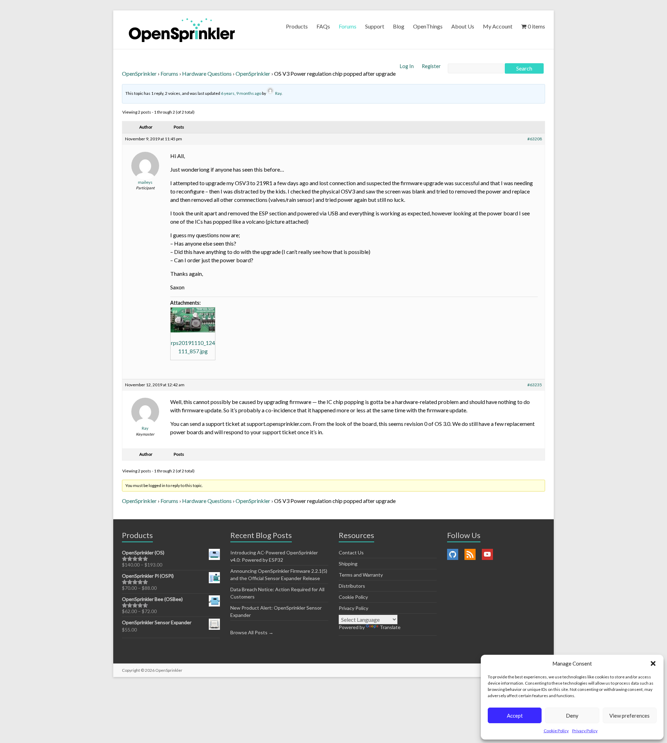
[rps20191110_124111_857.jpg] (193, 319)
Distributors (352, 586)
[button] (653, 663)
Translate (390, 627)
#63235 (534, 384)
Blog (398, 26)
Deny (572, 715)
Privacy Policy (585, 730)
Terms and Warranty (361, 575)
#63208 (534, 138)
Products (297, 26)
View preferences (629, 715)
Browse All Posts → (251, 632)
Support (374, 26)
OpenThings (428, 26)
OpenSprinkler (139, 73)
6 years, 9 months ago (241, 93)
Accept (515, 715)
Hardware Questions (207, 73)
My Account (497, 26)
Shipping (348, 564)
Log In (407, 66)
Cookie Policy (556, 730)
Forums (347, 26)
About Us (462, 26)
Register (431, 66)
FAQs (323, 26)
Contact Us (351, 552)
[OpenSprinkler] (182, 29)
